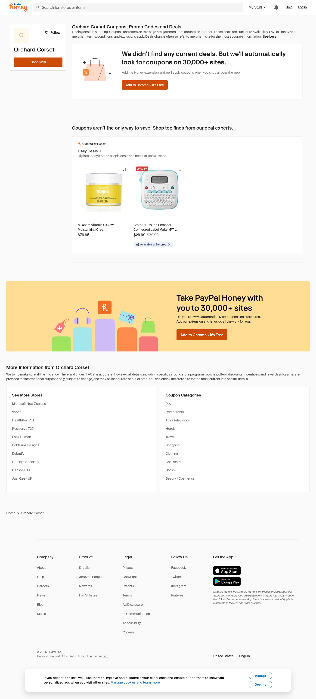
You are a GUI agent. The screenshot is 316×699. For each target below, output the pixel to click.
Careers (43, 586)
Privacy (128, 568)
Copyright (130, 577)
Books (170, 470)
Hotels (170, 429)
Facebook (178, 568)
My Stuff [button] (255, 7)
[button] (231, 656)
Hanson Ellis (21, 470)
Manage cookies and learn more (135, 682)
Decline (260, 684)
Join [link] (289, 7)
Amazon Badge (90, 577)
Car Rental (173, 462)
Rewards (85, 586)
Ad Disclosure (133, 604)
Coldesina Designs (25, 445)
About (41, 568)
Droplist (84, 568)
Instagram (178, 586)
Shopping (173, 445)
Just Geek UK (22, 478)
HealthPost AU (23, 420)
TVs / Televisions (178, 420)
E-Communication (136, 614)
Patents (128, 586)
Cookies (128, 632)
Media (41, 614)
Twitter (176, 577)
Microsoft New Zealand (29, 404)
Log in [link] (302, 7)
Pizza (169, 404)
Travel (170, 437)
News (41, 595)
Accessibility (132, 623)
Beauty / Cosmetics (180, 478)
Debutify (18, 453)
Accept (260, 676)
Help (40, 577)
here (105, 656)
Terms (127, 595)
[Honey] (18, 7)
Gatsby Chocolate (25, 462)
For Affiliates (88, 595)
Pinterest (178, 595)
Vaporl (16, 412)
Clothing (172, 453)
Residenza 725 (23, 429)
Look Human (21, 437)
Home (10, 513)
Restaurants (175, 412)
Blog (40, 604)
